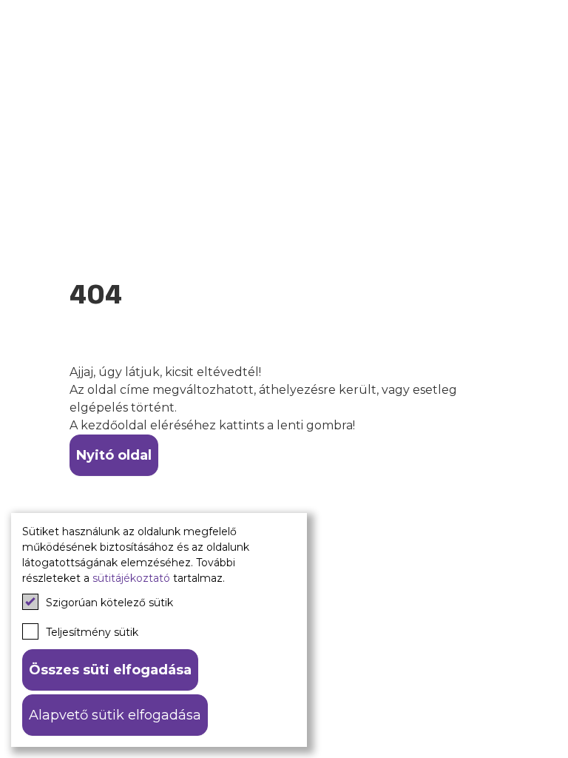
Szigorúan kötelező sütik (109, 602)
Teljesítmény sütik (92, 632)
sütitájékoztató (131, 578)
